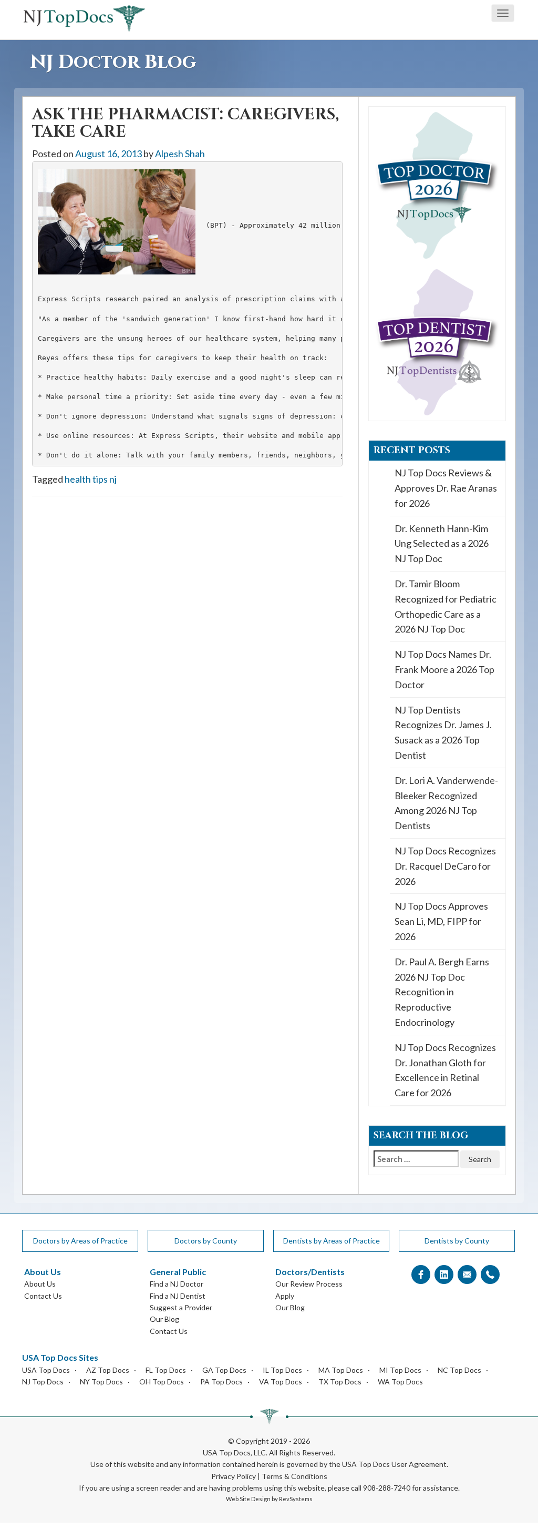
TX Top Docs (339, 1381)
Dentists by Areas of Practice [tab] (331, 1240)
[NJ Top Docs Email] (467, 1274)
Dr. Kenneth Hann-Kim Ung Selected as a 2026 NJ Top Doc (442, 544)
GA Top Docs (224, 1369)
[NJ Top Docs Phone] (490, 1274)
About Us (40, 1283)
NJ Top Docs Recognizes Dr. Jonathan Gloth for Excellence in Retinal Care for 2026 (445, 1070)
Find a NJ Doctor (176, 1283)
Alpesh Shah (180, 153)
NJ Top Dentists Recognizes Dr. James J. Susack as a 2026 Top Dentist (443, 732)
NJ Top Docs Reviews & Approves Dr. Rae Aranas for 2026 (446, 488)
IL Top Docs (282, 1369)
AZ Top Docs (107, 1369)
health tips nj (91, 479)
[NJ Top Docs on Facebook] (420, 1274)
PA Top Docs (221, 1381)
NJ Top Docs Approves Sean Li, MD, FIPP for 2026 (441, 921)
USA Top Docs (46, 1369)
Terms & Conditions (294, 1476)
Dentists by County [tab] (457, 1240)
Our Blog (164, 1318)
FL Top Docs (166, 1369)
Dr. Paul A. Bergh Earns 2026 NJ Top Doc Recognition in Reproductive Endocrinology (442, 992)
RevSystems (296, 1498)
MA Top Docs (340, 1369)
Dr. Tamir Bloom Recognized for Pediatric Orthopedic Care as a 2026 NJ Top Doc (445, 606)
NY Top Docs (101, 1381)
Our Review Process (309, 1283)
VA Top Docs (280, 1381)
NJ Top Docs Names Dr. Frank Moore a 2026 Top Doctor (444, 669)
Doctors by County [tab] (205, 1240)
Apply (284, 1295)
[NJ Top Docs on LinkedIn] (443, 1274)
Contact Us (43, 1295)
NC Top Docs (459, 1369)
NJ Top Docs (43, 1381)
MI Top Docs (400, 1369)
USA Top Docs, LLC (234, 1452)
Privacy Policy (233, 1476)
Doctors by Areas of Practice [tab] (80, 1240)
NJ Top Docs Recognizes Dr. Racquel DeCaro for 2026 (445, 866)
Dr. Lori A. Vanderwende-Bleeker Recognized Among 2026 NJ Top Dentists (446, 802)
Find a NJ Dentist (177, 1295)
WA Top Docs (400, 1381)
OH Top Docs (161, 1381)
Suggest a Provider (181, 1307)
